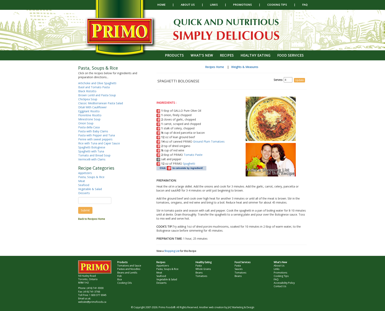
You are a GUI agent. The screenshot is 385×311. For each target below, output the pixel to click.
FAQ (305, 4)
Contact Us (280, 286)
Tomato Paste (193, 155)
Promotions (280, 272)
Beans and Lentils (127, 272)
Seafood (83, 185)
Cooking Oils (124, 283)
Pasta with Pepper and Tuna (96, 135)
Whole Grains (203, 269)
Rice (119, 279)
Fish (119, 276)
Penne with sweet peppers (95, 139)
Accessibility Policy (284, 283)
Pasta (199, 265)
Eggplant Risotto (89, 111)
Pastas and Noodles (128, 269)
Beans (199, 272)
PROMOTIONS (242, 4)
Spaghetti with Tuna (91, 151)
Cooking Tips (281, 276)
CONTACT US (174, 14)
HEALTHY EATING (256, 55)
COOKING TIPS (277, 4)
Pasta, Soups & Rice (91, 177)
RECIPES (227, 55)
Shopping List (171, 251)
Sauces (238, 269)
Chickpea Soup (87, 99)
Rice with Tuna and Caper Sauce (99, 143)
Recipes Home (214, 67)
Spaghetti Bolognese (91, 147)
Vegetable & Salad (90, 189)
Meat (81, 181)
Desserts (84, 193)
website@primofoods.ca (92, 302)
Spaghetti (189, 163)
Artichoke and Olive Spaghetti (97, 83)
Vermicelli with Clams (91, 159)
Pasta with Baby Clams (93, 131)
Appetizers (85, 173)
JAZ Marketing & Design (241, 307)
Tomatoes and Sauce (129, 265)
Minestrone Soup (89, 119)
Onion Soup (85, 123)
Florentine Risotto (89, 115)
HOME (161, 4)
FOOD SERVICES (290, 55)
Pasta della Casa (89, 127)
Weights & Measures (244, 67)
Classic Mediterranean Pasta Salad (100, 103)
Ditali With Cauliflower (92, 107)
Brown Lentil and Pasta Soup (97, 95)
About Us (279, 265)
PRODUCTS (174, 55)
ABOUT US (188, 4)
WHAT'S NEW (202, 55)
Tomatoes (201, 276)
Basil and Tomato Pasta (94, 87)
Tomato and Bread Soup (94, 155)
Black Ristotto (87, 91)
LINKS (214, 4)
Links (276, 269)
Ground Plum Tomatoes (209, 141)
